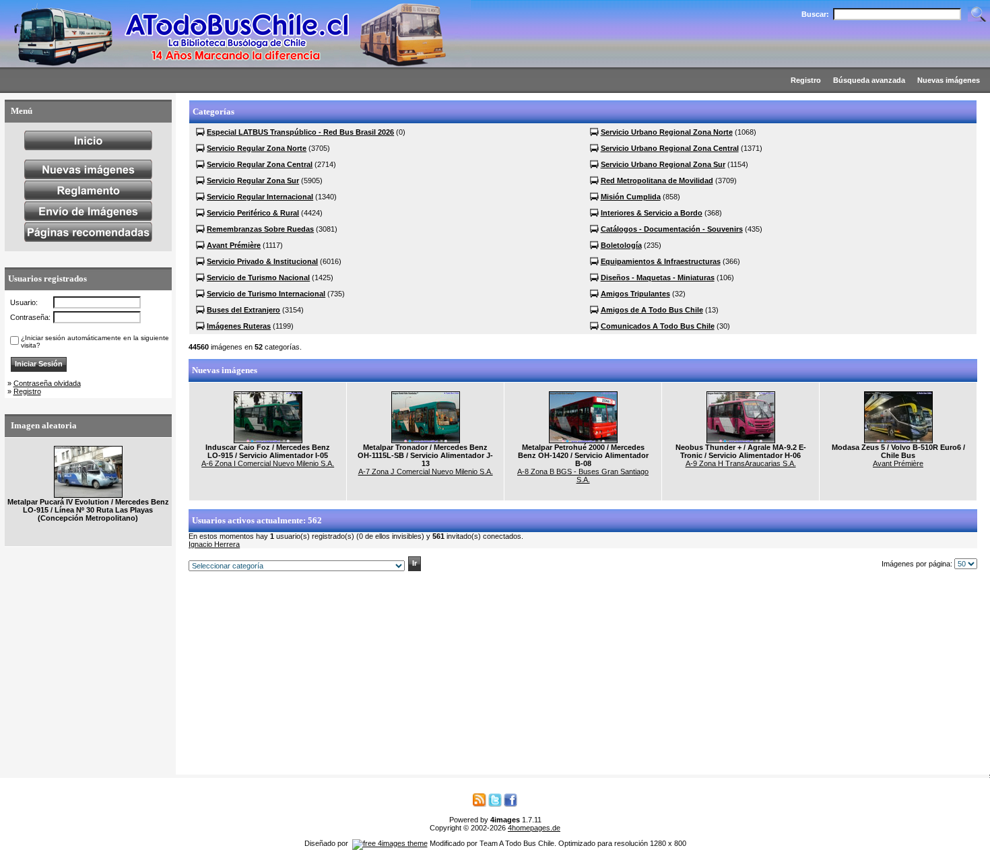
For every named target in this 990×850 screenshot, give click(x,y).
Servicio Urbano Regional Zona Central (670, 148)
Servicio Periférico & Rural (253, 213)
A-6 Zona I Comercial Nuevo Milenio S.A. (267, 463)
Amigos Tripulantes (635, 294)
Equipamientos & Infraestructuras (661, 261)
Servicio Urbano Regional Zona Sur (663, 164)
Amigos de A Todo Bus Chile (652, 310)
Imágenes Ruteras (239, 326)
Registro (27, 391)
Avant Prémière (234, 245)
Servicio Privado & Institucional (262, 261)
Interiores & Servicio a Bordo (651, 213)
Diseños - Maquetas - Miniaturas (658, 277)
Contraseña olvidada (47, 383)
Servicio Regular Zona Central (259, 164)
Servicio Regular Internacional (260, 197)
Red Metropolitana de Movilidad (657, 180)
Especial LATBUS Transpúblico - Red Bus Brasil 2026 (300, 132)
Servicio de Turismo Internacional (266, 294)
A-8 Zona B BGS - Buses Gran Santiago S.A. (583, 475)
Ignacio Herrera (214, 544)
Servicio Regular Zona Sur (253, 180)
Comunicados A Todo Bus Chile (658, 326)
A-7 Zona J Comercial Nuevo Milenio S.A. (425, 471)
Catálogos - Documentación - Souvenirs (672, 229)
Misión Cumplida (631, 197)
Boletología (621, 245)
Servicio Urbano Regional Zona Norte (667, 132)
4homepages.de (534, 828)
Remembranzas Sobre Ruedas (260, 229)
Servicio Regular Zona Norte (256, 148)
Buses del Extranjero (243, 310)
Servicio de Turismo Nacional (258, 277)
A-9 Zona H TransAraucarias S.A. (741, 463)
